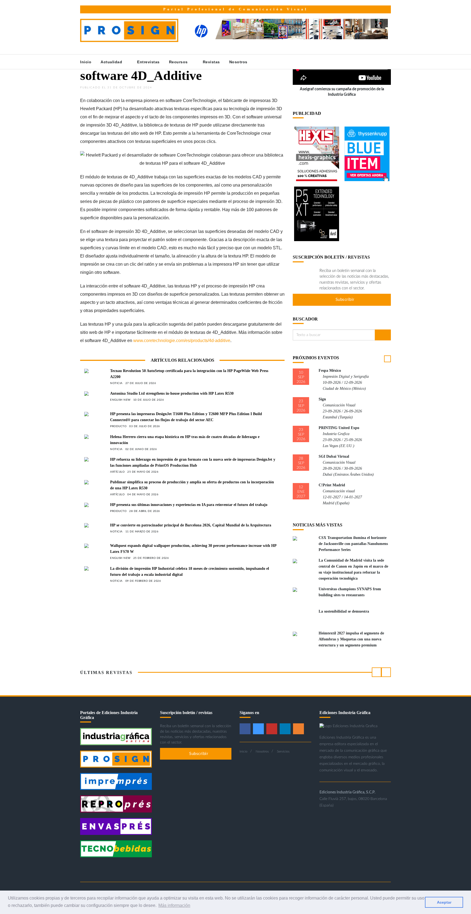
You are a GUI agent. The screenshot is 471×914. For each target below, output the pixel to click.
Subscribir (344, 300)
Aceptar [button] (444, 902)
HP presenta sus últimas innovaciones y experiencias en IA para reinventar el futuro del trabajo (188, 505)
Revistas (211, 62)
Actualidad (112, 62)
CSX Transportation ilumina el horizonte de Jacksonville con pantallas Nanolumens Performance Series (353, 544)
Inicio (85, 62)
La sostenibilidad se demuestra (344, 611)
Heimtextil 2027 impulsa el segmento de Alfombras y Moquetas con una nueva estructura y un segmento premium (351, 639)
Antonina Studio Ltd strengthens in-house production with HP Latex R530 (172, 393)
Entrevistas (148, 62)
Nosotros (239, 62)
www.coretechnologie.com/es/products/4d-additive (181, 340)
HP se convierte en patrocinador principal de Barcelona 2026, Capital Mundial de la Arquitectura (190, 525)
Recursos (179, 62)
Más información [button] (174, 905)
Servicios (283, 751)
